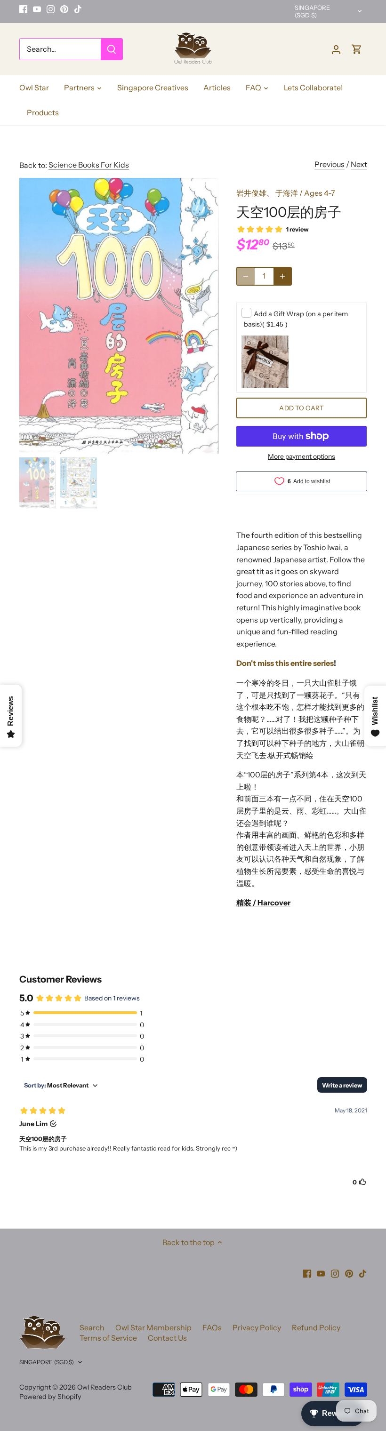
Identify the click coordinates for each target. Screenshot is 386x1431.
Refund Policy (316, 1327)
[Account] (336, 49)
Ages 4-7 (319, 193)
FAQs (212, 1327)
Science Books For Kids (88, 164)
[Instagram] (51, 9)
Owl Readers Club (104, 1387)
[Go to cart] (356, 49)
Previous (329, 164)
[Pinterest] (64, 9)
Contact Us (167, 1338)
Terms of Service (108, 1338)
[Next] (194, 315)
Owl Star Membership (153, 1327)
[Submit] (111, 49)
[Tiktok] (78, 9)
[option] (119, 316)
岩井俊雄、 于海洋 (267, 193)
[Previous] (42, 315)
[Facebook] (23, 9)
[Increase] (282, 276)
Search (92, 1327)
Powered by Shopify (50, 1396)
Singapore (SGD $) (312, 11)
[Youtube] (37, 9)
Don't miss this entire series (285, 663)
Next (359, 164)
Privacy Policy (257, 1327)
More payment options (301, 456)
